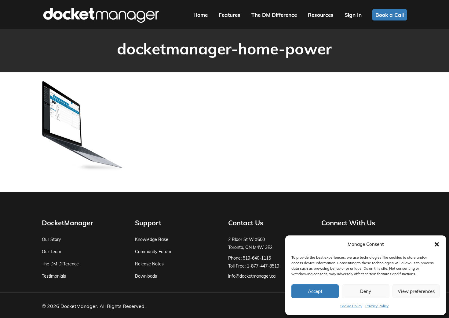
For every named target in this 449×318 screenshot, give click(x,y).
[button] (437, 244)
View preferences (416, 291)
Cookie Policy (351, 306)
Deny (365, 291)
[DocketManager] (101, 14)
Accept (315, 291)
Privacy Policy (377, 306)
